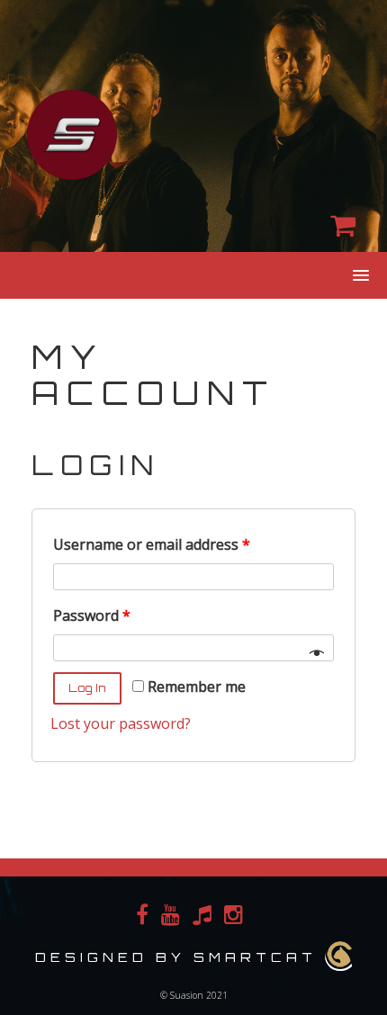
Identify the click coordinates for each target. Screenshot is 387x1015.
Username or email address (151, 544)
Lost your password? (120, 723)
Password (91, 615)
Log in (87, 688)
